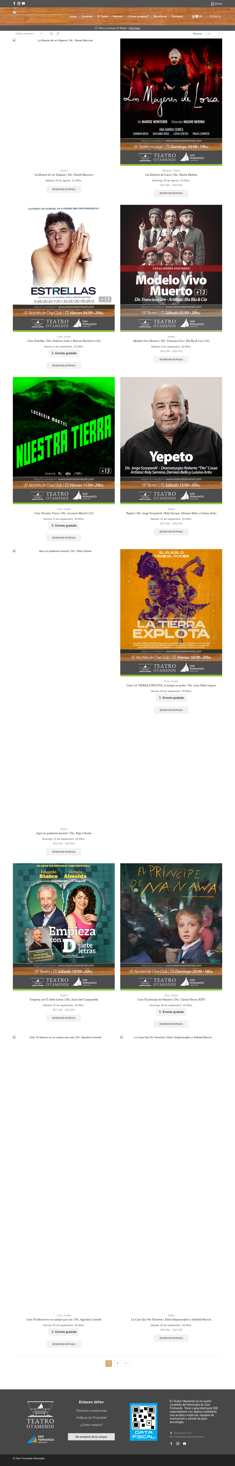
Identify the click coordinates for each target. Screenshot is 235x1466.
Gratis (67, 336)
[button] (91, 1436)
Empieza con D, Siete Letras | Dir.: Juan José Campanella (64, 999)
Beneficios (160, 16)
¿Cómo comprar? (138, 16)
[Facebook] (14, 4)
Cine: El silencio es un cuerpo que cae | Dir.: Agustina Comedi (63, 1319)
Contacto (177, 16)
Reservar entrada (63, 189)
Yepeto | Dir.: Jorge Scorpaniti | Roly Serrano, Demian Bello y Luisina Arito (171, 513)
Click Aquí (134, 28)
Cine (59, 336)
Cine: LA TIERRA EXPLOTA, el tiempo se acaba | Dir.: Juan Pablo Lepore (171, 685)
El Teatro (102, 16)
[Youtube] (23, 4)
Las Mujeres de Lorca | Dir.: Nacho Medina (171, 174)
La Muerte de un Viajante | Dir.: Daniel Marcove (64, 174)
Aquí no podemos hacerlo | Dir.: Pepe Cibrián (63, 833)
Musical (166, 170)
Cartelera (87, 16)
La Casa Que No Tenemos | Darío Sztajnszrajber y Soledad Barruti (171, 1319)
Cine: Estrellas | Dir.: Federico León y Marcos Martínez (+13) (63, 341)
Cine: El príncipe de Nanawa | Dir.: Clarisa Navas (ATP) (171, 999)
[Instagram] (19, 4)
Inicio (73, 16)
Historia (118, 16)
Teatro (64, 170)
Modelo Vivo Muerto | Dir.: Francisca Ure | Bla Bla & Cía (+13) (171, 341)
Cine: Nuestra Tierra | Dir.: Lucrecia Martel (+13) (63, 513)
